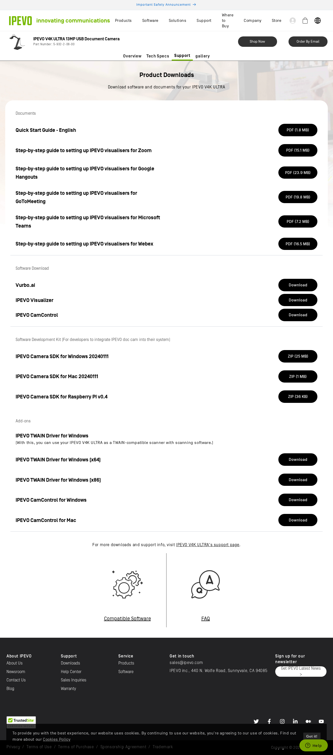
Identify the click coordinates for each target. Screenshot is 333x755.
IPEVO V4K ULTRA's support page (207, 545)
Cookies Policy (56, 739)
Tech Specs (157, 56)
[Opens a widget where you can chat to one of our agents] (313, 745)
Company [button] (252, 20)
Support (182, 55)
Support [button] (204, 20)
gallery (202, 56)
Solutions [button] (178, 20)
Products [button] (123, 20)
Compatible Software (127, 619)
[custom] (256, 721)
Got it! (311, 736)
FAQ (205, 619)
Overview (132, 56)
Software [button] (150, 20)
